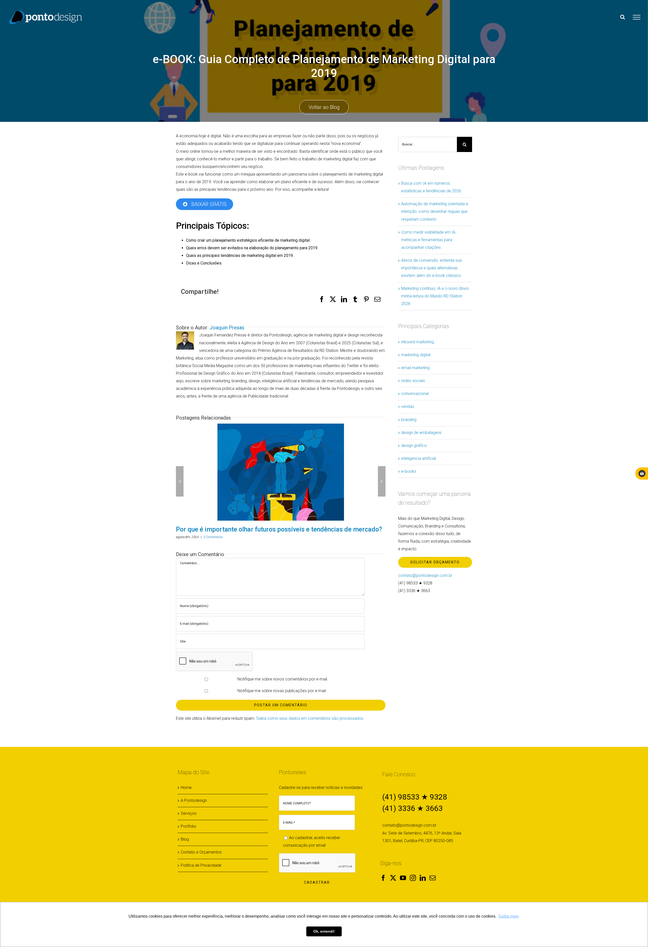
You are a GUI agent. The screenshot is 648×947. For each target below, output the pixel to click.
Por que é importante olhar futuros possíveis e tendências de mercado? (279, 529)
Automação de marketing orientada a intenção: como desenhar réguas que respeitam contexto (434, 211)
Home (186, 787)
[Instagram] (413, 878)
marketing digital (415, 354)
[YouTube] (403, 878)
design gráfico (414, 445)
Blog (185, 839)
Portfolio (188, 826)
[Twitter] (393, 878)
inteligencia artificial (418, 458)
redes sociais (413, 380)
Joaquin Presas (227, 328)
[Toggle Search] (622, 17)
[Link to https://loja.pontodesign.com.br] (641, 473)
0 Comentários (213, 537)
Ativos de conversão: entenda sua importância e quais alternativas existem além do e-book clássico (431, 268)
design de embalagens (421, 432)
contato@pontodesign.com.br (425, 575)
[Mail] (433, 878)
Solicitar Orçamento (435, 562)
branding (408, 419)
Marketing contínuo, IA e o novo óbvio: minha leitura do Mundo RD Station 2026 (435, 296)
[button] (180, 481)
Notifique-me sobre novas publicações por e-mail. (282, 690)
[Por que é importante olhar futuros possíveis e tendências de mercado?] (280, 472)
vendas (407, 406)
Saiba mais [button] (508, 916)
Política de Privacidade (201, 865)
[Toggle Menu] (636, 17)
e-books (408, 471)
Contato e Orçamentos (201, 852)
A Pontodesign (194, 800)
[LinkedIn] (423, 878)
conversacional (415, 393)
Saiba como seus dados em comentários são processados (309, 718)
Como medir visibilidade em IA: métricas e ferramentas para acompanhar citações (428, 240)
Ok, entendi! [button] (324, 931)
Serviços (188, 813)
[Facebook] (383, 878)
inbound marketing (417, 341)
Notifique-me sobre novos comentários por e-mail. (282, 679)
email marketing (415, 367)
